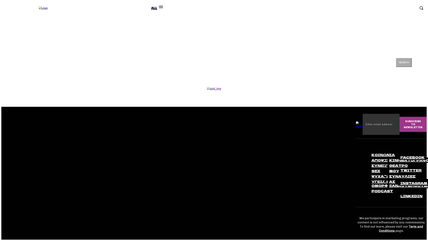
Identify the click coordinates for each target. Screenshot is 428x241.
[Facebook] (402, 151)
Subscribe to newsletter (413, 124)
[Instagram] (402, 177)
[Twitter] (402, 164)
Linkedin (411, 195)
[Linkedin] (402, 190)
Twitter (411, 170)
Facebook (412, 157)
